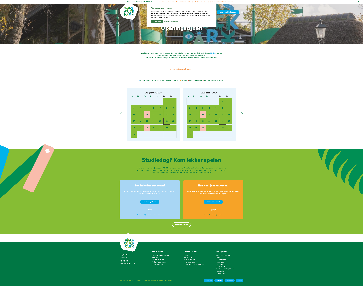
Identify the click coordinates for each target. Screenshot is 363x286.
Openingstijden (157, 264)
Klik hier (213, 53)
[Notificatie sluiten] (359, 2)
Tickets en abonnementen (161, 255)
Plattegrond (188, 257)
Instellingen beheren (171, 21)
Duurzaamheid (221, 260)
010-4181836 (124, 261)
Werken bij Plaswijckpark (225, 269)
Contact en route (158, 260)
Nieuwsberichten (190, 262)
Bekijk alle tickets (181, 225)
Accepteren (157, 21)
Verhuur (218, 257)
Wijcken (186, 255)
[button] (242, 12)
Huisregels (220, 271)
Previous (121, 114)
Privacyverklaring (165, 280)
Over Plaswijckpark (223, 255)
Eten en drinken (189, 260)
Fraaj (146, 280)
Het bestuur (220, 264)
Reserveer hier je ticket (228, 12)
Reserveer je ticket (150, 202)
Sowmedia (154, 280)
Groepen (155, 257)
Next (241, 114)
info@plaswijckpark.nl (127, 263)
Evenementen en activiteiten (194, 264)
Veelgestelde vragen (159, 262)
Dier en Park (220, 273)
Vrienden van (220, 267)
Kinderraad (220, 262)
